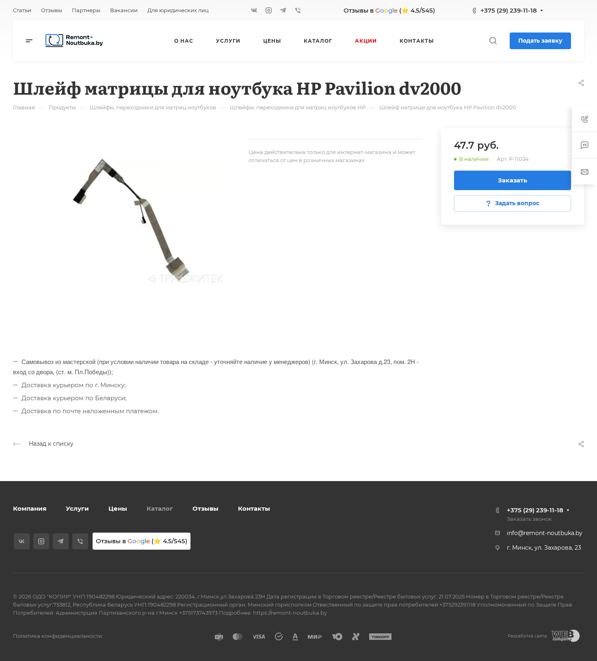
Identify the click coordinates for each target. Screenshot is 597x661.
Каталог (160, 508)
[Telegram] (283, 10)
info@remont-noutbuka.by (544, 533)
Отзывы (205, 508)
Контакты (254, 508)
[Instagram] (268, 10)
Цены (117, 508)
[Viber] (298, 10)
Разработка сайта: (527, 636)
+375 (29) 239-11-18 (508, 10)
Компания (29, 508)
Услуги (77, 508)
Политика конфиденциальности (57, 636)
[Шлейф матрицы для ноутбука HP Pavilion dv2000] (131, 220)
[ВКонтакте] (254, 10)
